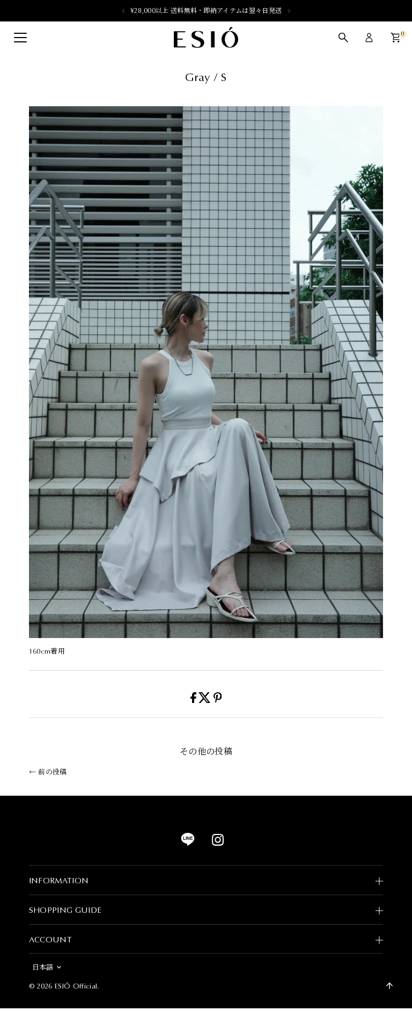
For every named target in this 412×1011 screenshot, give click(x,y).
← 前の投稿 (48, 772)
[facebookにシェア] (194, 701)
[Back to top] (389, 986)
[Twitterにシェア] (205, 701)
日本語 (43, 967)
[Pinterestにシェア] (218, 701)
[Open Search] (343, 37)
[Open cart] (395, 37)
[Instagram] (217, 843)
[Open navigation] (20, 37)
